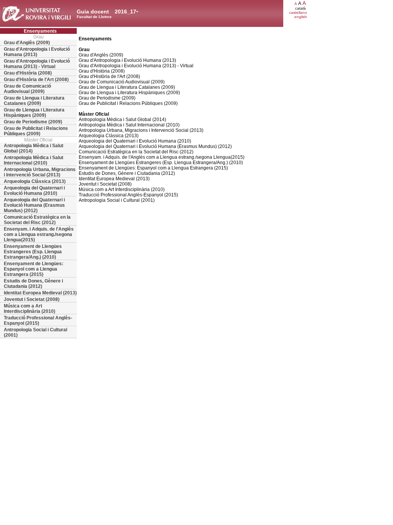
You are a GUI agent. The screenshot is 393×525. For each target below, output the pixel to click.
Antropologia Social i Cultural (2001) (35, 332)
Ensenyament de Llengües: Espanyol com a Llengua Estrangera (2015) (33, 269)
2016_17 (125, 11)
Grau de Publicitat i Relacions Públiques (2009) (36, 131)
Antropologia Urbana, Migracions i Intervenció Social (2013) (40, 172)
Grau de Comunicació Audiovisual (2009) (27, 88)
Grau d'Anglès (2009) (27, 42)
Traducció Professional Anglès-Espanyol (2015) (38, 320)
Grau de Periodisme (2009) (33, 122)
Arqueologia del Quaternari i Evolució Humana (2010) (34, 190)
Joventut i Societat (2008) (31, 299)
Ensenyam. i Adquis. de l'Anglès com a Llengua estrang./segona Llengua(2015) (39, 234)
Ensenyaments (40, 31)
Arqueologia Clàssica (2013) (35, 181)
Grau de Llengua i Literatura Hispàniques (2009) (34, 112)
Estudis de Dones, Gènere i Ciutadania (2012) (33, 283)
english (300, 17)
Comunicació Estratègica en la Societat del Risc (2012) (37, 219)
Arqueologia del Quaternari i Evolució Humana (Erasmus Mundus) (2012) (34, 205)
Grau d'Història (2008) (28, 73)
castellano (298, 12)
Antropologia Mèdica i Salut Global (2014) (33, 148)
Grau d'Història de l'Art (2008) (36, 79)
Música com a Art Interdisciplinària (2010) (29, 308)
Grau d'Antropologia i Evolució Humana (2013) (37, 52)
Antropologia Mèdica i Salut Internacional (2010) (33, 160)
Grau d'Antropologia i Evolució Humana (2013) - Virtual (37, 63)
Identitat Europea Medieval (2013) (40, 293)
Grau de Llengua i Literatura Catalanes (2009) (34, 100)
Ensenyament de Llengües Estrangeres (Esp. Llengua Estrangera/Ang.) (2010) (33, 252)
